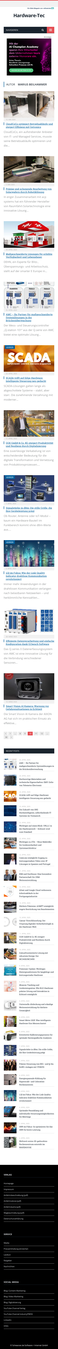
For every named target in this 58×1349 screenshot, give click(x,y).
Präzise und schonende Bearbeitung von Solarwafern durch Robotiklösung (29, 190)
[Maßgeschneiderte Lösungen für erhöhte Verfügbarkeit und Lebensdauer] (29, 234)
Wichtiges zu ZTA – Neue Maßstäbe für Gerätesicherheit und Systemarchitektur (35, 845)
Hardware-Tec (29, 15)
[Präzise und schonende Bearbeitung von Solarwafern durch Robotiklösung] (29, 169)
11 (36, 733)
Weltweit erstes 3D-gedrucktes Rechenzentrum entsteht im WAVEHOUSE (33, 1144)
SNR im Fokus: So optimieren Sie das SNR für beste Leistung (36, 1128)
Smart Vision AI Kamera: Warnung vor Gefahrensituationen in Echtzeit (27, 707)
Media (6, 1243)
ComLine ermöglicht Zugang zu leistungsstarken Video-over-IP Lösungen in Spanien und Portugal (34, 861)
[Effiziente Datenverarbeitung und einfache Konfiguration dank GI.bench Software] (29, 621)
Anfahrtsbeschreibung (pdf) (16, 1195)
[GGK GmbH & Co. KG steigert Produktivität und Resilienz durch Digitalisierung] (29, 423)
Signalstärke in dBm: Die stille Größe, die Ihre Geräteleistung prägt (29, 509)
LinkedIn (7, 1320)
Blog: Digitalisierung (12, 1302)
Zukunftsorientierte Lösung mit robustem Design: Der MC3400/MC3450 (33, 956)
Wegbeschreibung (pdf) (14, 1212)
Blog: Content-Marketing (14, 1290)
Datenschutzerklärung (13, 1218)
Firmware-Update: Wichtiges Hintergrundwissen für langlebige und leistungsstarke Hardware (36, 972)
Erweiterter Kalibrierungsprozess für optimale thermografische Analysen (35, 1036)
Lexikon (9, 347)
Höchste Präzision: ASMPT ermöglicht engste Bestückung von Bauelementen (36, 908)
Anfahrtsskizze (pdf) (12, 1201)
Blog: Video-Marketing (13, 1296)
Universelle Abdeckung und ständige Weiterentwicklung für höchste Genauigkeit (36, 1007)
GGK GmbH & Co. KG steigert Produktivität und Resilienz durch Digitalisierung (29, 444)
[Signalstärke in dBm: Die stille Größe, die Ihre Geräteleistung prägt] (29, 488)
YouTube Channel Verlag (14, 1308)
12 (42, 733)
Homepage (9, 1183)
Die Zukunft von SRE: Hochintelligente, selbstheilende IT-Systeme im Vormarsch (35, 812)
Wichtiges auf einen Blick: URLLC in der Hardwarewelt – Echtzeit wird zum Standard (35, 828)
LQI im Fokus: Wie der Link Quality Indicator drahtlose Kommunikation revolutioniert (26, 576)
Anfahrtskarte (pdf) (12, 1207)
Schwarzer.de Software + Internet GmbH (30, 1345)
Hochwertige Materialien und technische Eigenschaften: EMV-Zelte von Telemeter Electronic (36, 782)
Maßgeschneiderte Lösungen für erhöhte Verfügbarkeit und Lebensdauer (29, 255)
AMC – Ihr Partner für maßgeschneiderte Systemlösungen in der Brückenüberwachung (29, 317)
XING (6, 1326)
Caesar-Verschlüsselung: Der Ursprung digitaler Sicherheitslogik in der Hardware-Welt (36, 923)
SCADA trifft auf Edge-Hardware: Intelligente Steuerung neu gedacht (26, 379)
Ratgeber (8, 1260)
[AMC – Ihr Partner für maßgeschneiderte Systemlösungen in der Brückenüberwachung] (29, 295)
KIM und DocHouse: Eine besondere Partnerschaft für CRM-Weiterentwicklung (35, 877)
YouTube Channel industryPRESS (18, 1314)
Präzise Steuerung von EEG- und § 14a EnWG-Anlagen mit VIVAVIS (36, 1065)
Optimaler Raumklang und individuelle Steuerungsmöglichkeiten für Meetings (36, 1113)
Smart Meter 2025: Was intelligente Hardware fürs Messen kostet (35, 1022)
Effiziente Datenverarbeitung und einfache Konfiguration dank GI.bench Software (30, 642)
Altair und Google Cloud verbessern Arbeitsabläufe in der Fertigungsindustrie (35, 893)
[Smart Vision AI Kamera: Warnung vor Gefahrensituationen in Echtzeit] (29, 686)
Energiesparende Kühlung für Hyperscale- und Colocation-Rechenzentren (32, 1081)
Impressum (9, 1189)
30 (6, 737)
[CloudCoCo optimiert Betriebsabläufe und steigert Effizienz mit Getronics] (29, 104)
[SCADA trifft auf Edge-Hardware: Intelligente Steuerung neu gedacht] (29, 358)
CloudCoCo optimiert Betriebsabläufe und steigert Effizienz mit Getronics (29, 125)
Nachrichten (9, 1266)
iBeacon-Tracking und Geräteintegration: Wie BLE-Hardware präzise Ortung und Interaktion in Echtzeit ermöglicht (36, 990)
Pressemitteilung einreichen (16, 1248)
